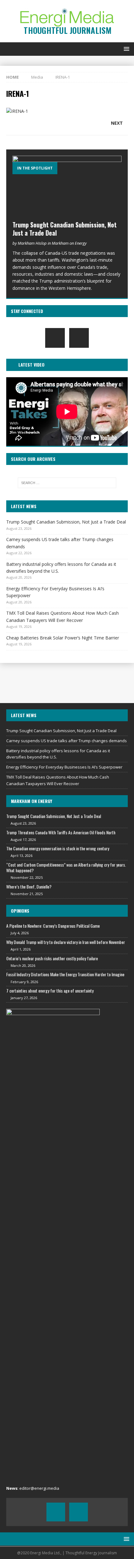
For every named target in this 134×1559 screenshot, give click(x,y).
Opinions (20, 910)
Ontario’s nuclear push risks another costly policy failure (52, 958)
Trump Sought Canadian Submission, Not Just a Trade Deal (64, 228)
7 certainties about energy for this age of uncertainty (49, 990)
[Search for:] (67, 482)
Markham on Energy (31, 801)
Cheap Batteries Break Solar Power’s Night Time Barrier (62, 638)
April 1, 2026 (21, 949)
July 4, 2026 (20, 933)
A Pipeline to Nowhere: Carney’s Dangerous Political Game (53, 925)
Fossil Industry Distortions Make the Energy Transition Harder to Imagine (65, 974)
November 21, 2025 (27, 893)
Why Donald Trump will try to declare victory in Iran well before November (65, 942)
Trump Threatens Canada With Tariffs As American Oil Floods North (60, 832)
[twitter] (79, 338)
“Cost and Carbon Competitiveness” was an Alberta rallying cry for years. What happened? (66, 867)
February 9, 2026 (24, 981)
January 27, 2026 (24, 997)
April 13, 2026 (21, 855)
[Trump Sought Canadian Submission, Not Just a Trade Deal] (67, 186)
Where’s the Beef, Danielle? (28, 886)
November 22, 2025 (27, 877)
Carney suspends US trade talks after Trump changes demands (66, 740)
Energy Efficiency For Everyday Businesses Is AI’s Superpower (64, 767)
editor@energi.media (39, 1488)
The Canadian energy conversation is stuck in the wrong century (57, 848)
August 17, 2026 (23, 839)
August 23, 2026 (23, 823)
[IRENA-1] (17, 111)
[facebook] (55, 338)
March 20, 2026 (23, 965)
